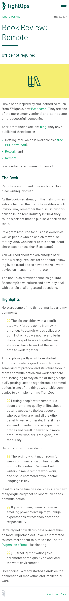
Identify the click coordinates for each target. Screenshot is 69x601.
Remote (11, 158)
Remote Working (11, 16)
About (50, 594)
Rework (10, 151)
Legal (56, 594)
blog (43, 127)
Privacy (63, 594)
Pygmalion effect (14, 545)
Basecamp (39, 109)
